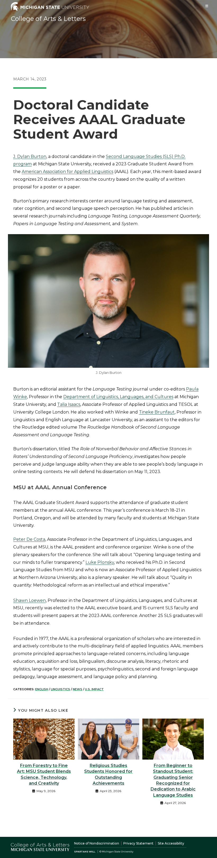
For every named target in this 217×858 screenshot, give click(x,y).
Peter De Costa (29, 539)
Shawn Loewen (29, 600)
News (77, 689)
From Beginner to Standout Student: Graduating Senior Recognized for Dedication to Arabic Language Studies (173, 780)
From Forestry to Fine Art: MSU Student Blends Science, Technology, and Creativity (44, 774)
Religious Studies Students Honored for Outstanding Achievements (108, 774)
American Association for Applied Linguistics (67, 171)
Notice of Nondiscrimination (96, 843)
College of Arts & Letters (48, 18)
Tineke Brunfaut (157, 412)
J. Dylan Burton (29, 156)
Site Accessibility (171, 843)
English (41, 689)
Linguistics (60, 689)
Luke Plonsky (99, 562)
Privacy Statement (138, 843)
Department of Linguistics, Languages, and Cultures (118, 396)
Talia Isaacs (68, 404)
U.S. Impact (94, 689)
